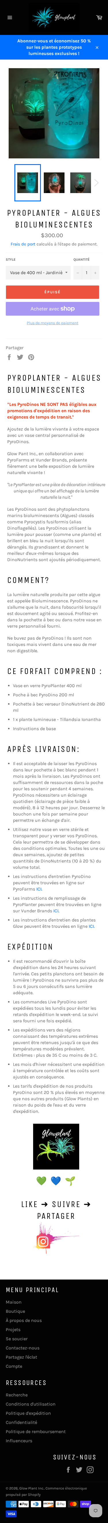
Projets (13, 1329)
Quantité (81, 260)
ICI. (39, 889)
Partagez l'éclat (21, 1357)
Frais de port (23, 244)
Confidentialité (21, 1422)
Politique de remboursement (36, 1431)
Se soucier (17, 1338)
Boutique (15, 1311)
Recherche (17, 1395)
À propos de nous (24, 1320)
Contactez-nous (22, 1348)
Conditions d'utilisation (31, 1404)
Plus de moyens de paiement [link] (52, 323)
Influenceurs (19, 1440)
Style (11, 260)
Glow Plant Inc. (31, 1488)
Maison (14, 1302)
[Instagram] (56, 1147)
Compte (14, 1366)
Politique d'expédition (28, 1413)
